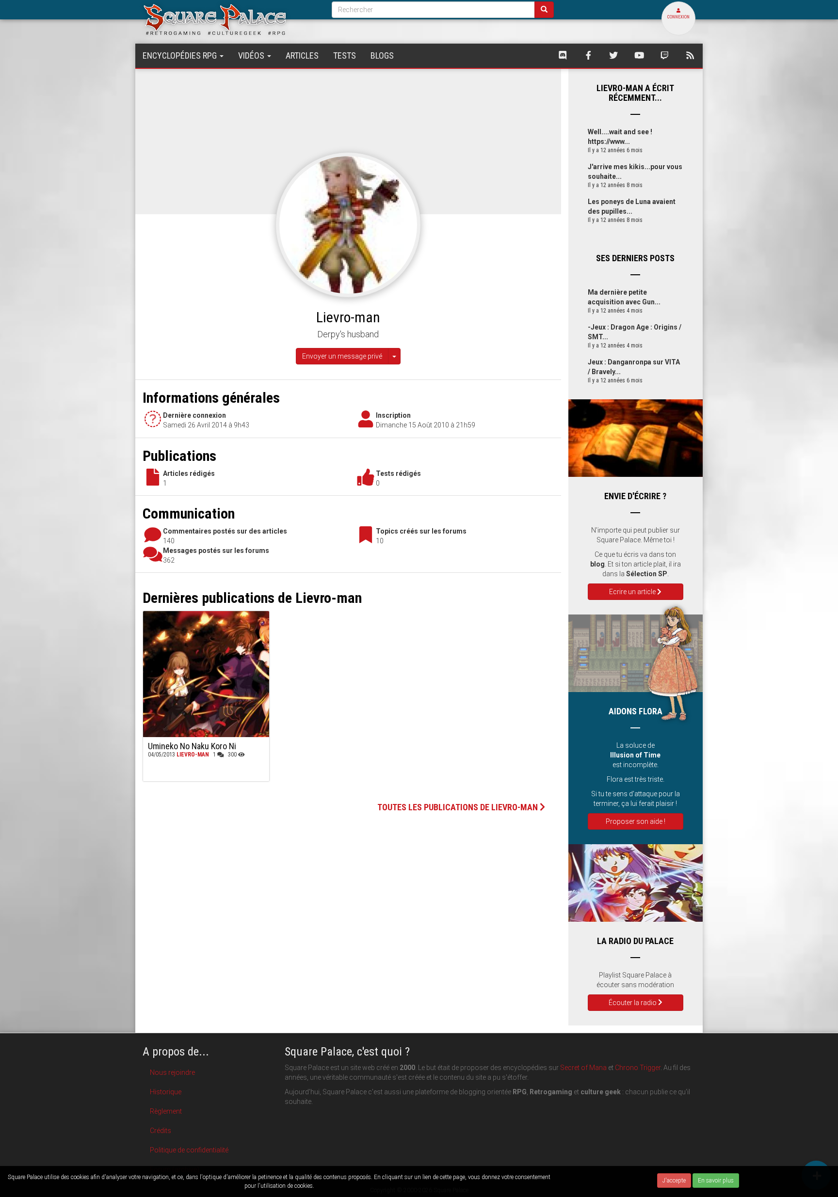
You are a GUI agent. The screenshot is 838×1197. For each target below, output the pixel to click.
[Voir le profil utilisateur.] (348, 224)
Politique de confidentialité (189, 1150)
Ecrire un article (633, 592)
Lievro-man (193, 754)
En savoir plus (716, 1180)
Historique (165, 1092)
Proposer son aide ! (635, 821)
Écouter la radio (633, 1003)
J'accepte (674, 1180)
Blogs (382, 55)
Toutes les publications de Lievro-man (458, 807)
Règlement (166, 1111)
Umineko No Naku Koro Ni (192, 746)
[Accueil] (230, 19)
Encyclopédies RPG (181, 55)
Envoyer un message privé (342, 356)
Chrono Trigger (638, 1067)
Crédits (160, 1130)
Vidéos (252, 55)
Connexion (678, 17)
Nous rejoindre (172, 1072)
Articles (302, 55)
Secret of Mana (583, 1067)
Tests (344, 55)
